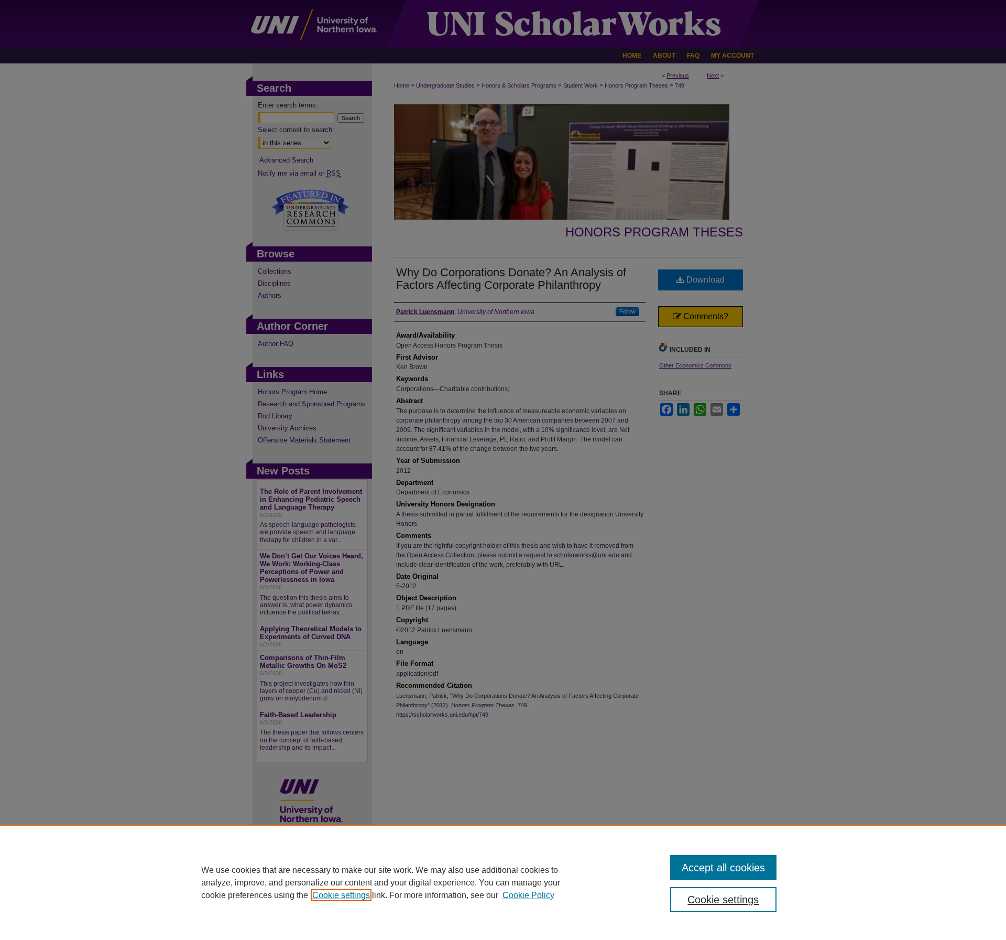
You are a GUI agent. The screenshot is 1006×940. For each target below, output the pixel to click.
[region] (503, 882)
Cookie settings (341, 895)
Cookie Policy (528, 895)
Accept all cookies (723, 867)
